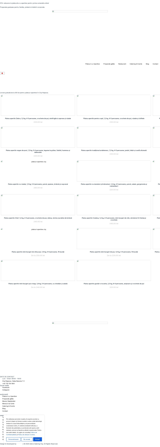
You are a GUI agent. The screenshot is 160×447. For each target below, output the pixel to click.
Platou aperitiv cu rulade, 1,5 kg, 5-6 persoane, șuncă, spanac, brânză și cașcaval (38, 184)
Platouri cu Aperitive (92, 64)
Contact (155, 64)
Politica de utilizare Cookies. (26, 434)
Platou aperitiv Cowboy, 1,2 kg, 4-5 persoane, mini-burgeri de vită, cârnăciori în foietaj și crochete (114, 219)
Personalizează (13, 439)
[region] (24, 429)
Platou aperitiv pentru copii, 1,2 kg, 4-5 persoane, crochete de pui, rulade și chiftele (113, 118)
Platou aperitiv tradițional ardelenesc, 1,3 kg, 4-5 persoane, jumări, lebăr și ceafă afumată (114, 150)
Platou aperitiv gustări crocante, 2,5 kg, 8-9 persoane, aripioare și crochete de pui (114, 284)
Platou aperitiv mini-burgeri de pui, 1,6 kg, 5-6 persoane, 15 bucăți (114, 252)
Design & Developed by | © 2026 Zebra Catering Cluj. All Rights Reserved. (29, 444)
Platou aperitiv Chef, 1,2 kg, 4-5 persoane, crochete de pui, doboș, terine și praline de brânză (38, 218)
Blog (147, 64)
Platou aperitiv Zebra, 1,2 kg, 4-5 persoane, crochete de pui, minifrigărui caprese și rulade (38, 118)
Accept (37, 439)
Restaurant (122, 64)
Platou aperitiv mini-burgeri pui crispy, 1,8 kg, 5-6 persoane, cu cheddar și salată (38, 284)
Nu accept (27, 439)
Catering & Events (136, 64)
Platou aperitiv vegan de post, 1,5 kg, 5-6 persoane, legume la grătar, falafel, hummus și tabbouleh (38, 151)
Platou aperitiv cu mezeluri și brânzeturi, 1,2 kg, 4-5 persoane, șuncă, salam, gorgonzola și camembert (114, 185)
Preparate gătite (109, 64)
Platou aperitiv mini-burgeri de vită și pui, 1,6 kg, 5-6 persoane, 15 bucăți (38, 252)
